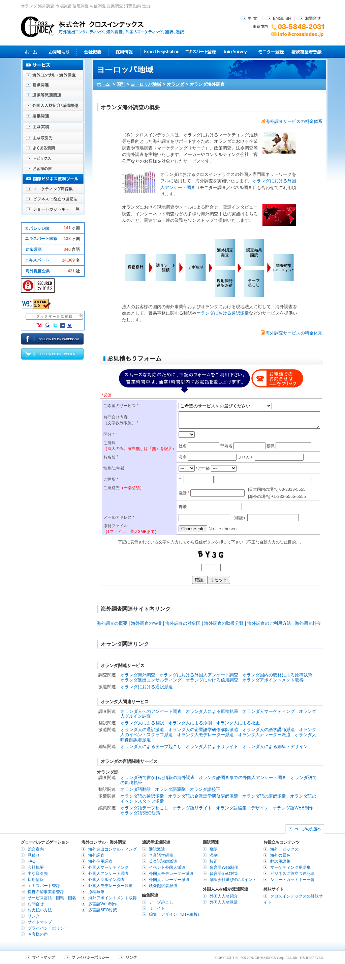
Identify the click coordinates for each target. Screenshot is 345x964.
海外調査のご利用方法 (269, 623)
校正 (214, 861)
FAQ (31, 861)
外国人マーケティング (108, 867)
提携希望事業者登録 (46, 891)
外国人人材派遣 (224, 902)
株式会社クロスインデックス (102, 26)
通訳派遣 (157, 849)
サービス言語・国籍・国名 (52, 897)
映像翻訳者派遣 (163, 885)
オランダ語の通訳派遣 (142, 796)
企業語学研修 (161, 855)
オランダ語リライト (192, 807)
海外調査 (96, 855)
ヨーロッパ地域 (146, 84)
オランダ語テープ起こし (144, 807)
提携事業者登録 (306, 51)
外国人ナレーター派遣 (169, 879)
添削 (214, 855)
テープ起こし (161, 902)
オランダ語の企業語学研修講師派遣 (203, 796)
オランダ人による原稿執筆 (212, 711)
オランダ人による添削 (190, 722)
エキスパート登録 (200, 51)
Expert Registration (161, 51)
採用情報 (124, 51)
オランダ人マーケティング (268, 711)
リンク (34, 916)
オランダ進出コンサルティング (151, 679)
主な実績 (53, 128)
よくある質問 (53, 148)
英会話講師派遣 (163, 861)
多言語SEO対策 (102, 910)
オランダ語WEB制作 (293, 807)
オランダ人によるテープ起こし (151, 746)
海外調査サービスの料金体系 (293, 121)
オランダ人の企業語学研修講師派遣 (203, 729)
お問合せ (309, 18)
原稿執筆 (96, 891)
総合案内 (36, 849)
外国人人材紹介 (224, 896)
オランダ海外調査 (137, 674)
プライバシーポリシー (48, 928)
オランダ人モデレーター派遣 (205, 734)
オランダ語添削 (170, 789)
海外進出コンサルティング (112, 849)
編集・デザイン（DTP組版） (175, 914)
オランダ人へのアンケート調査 (151, 711)
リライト (157, 908)
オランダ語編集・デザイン (242, 807)
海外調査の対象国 (182, 623)
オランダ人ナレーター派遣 (264, 734)
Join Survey (235, 51)
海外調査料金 (308, 623)
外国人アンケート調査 (108, 873)
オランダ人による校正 (238, 722)
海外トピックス (53, 159)
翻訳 (214, 849)
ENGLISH (278, 18)
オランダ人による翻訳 (142, 722)
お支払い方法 (40, 910)
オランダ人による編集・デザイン (275, 746)
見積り (58, 51)
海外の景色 (280, 855)
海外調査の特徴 (146, 623)
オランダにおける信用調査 (212, 679)
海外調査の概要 (112, 623)
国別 (121, 84)
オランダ (175, 84)
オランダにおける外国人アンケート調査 (198, 674)
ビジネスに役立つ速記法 (53, 199)
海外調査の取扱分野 (224, 623)
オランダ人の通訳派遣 (142, 729)
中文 (250, 18)
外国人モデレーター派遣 (110, 885)
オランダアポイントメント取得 (273, 679)
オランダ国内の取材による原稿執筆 (277, 674)
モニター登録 (271, 51)
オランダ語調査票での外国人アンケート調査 (242, 777)
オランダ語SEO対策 (140, 812)
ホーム (103, 84)
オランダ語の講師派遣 (264, 796)
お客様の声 (53, 169)
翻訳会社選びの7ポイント (233, 879)
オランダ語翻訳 (135, 789)
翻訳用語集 (280, 861)
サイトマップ (40, 922)
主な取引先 (53, 138)
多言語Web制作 (102, 904)
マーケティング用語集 (53, 189)
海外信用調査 (100, 861)
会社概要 (92, 51)
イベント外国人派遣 (167, 867)
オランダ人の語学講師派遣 (268, 729)
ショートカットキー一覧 (53, 209)
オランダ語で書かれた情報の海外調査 (157, 777)
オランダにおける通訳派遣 (222, 313)
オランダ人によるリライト (212, 746)
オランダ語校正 (205, 789)
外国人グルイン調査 (106, 879)
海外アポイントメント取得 (112, 897)
